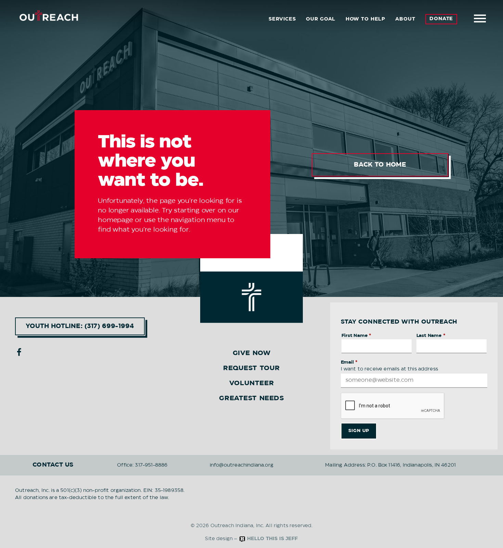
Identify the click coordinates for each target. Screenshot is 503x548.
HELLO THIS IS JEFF (272, 539)
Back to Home (380, 165)
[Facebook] (19, 352)
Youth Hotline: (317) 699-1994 (80, 326)
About (405, 19)
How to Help (365, 19)
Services (282, 19)
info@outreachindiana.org (241, 465)
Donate (441, 18)
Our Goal (320, 19)
